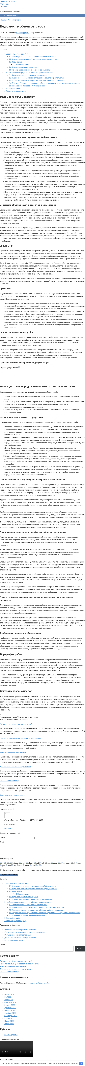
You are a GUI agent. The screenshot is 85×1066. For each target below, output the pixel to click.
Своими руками (10, 15)
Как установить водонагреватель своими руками (24, 932)
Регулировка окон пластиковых (17, 935)
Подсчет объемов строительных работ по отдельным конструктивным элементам (44, 83)
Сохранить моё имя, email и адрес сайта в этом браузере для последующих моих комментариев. (43, 870)
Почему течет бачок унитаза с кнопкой (20, 930)
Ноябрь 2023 (9, 1010)
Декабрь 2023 (10, 1008)
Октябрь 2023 (10, 1013)
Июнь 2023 (9, 1024)
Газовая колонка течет (13, 940)
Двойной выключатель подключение (20, 938)
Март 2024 (8, 1000)
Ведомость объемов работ (16, 54)
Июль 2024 (9, 994)
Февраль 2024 (10, 1002)
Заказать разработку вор (15, 91)
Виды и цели (15, 62)
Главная (3, 20)
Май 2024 (8, 997)
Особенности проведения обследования (27, 86)
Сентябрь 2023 (10, 1016)
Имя (2, 838)
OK (81, 1063)
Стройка (3, 7)
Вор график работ (12, 88)
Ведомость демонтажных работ (23, 67)
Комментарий (6, 859)
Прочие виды (21, 65)
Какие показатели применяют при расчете (28, 75)
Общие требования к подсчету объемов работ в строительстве (36, 78)
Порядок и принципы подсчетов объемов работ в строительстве (37, 80)
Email (2, 842)
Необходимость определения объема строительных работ (29, 73)
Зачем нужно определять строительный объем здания (33, 57)
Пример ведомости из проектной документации (30, 70)
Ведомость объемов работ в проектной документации (33, 59)
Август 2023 (9, 1018)
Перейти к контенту (8, 1)
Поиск (2, 945)
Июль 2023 (9, 1021)
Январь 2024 (9, 1005)
